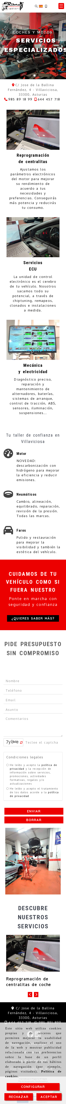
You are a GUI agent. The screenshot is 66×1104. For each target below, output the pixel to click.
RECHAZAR (19, 1097)
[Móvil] (46, 6)
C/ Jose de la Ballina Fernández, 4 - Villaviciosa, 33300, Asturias (33, 1013)
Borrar (34, 820)
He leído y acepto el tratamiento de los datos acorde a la (34, 792)
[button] (61, 6)
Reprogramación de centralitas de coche (28, 981)
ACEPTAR (49, 1097)
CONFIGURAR (33, 1087)
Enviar (34, 811)
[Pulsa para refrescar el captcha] (21, 742)
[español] (41, 6)
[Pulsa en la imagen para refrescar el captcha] (12, 742)
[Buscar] (36, 6)
